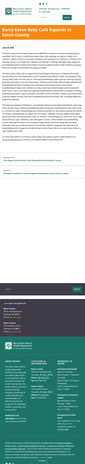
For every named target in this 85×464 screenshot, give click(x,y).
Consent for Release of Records (60, 446)
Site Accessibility (64, 443)
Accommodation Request (15, 449)
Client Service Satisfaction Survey (31, 446)
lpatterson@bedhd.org (11, 139)
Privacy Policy (10, 446)
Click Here (9, 418)
